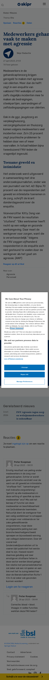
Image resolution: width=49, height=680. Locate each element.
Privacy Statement (16, 328)
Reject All (24, 374)
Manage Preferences (24, 381)
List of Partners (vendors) (13, 359)
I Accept (24, 367)
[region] (24, 340)
